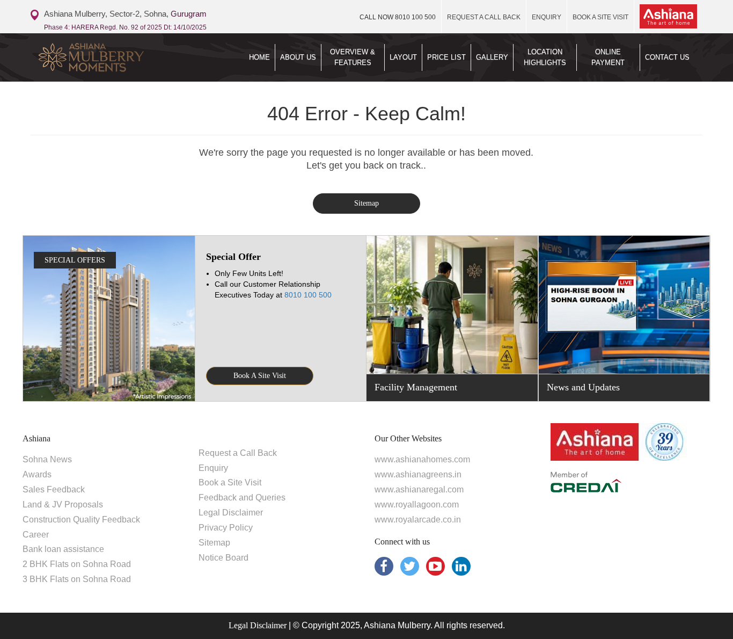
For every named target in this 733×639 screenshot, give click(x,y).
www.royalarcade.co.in (418, 519)
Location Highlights (545, 57)
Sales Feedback (54, 489)
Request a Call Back (238, 453)
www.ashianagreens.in (418, 474)
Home (259, 57)
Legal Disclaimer (231, 512)
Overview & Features (352, 57)
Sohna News (47, 459)
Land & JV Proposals (63, 504)
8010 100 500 (398, 17)
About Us (298, 57)
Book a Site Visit (230, 482)
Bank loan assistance (63, 549)
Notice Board (223, 557)
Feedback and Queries (242, 497)
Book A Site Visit (259, 376)
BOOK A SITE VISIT (600, 17)
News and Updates (583, 387)
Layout (403, 57)
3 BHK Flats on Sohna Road (77, 579)
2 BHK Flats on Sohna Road (77, 564)
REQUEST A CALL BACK (484, 17)
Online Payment (608, 57)
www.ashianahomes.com (422, 459)
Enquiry (213, 468)
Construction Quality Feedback (81, 519)
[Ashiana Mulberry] (108, 57)
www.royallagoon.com (417, 504)
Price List (446, 57)
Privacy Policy (226, 527)
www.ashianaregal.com (419, 489)
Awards (37, 474)
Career (36, 534)
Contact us (667, 57)
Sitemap (366, 203)
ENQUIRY (546, 17)
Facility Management (416, 387)
